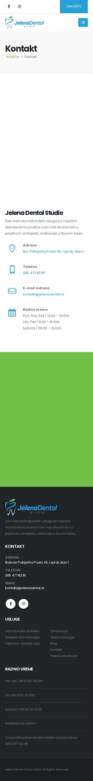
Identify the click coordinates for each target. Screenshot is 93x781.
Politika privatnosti (64, 656)
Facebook (11, 604)
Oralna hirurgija (62, 637)
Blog (53, 644)
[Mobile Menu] (83, 22)
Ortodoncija (59, 631)
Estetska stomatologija (22, 637)
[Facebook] (8, 6)
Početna (12, 56)
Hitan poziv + (30, 385)
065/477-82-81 (16, 744)
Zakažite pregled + (35, 432)
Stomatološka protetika (22, 631)
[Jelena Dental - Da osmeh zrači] (24, 22)
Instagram (23, 604)
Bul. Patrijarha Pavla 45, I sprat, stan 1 (53, 251)
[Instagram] (19, 6)
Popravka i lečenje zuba (22, 644)
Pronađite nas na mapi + (41, 473)
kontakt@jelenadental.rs (43, 294)
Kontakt (56, 650)
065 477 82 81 (34, 272)
